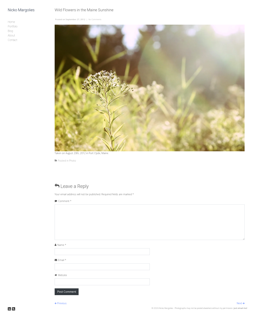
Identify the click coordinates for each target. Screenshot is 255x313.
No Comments (94, 19)
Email (62, 260)
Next (239, 303)
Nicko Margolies (21, 10)
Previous (62, 303)
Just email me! (240, 308)
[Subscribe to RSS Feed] (13, 309)
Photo (72, 160)
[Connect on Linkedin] (9, 309)
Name (61, 245)
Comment (64, 201)
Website (62, 275)
